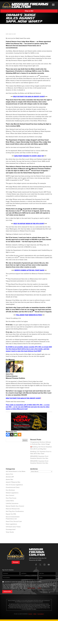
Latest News (10, 500)
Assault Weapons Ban (13, 482)
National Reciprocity (13, 508)
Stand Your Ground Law (14, 521)
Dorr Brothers (10, 490)
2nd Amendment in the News (15, 471)
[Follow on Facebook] (36, 564)
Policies (30, 614)
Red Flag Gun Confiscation (15, 511)
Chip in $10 (29, 11)
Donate (15, 562)
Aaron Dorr (9, 474)
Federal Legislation (12, 492)
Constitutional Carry (12, 487)
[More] (19, 434)
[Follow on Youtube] (49, 564)
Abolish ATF (10, 477)
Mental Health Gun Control (15, 506)
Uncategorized (10, 529)
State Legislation (11, 524)
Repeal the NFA (11, 514)
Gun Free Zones (11, 498)
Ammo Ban (9, 479)
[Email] (15, 434)
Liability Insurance (12, 503)
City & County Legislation (14, 484)
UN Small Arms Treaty (13, 526)
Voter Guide (10, 532)
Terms (39, 588)
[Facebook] (8, 434)
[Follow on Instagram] (44, 564)
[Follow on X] (40, 564)
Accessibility (41, 614)
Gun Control (10, 495)
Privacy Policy (31, 588)
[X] (12, 434)
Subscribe (7, 591)
